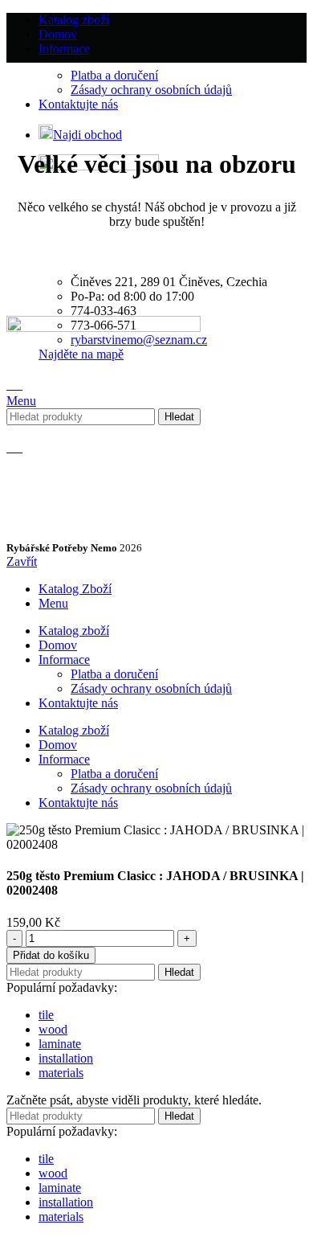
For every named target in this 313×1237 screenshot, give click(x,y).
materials (61, 1072)
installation (66, 1058)
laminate (60, 1044)
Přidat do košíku (51, 955)
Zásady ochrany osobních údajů (151, 89)
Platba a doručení (114, 75)
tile (46, 1015)
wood (53, 1029)
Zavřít (21, 561)
